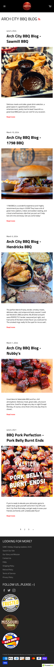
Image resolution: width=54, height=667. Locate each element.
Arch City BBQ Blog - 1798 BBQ (24, 140)
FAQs (5, 562)
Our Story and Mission (11, 554)
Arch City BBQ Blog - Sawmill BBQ (24, 38)
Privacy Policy (8, 577)
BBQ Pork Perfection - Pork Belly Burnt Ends (25, 437)
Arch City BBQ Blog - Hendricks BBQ (24, 244)
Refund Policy (8, 569)
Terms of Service (9, 573)
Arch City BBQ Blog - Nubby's (24, 350)
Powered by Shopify (39, 654)
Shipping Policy (8, 565)
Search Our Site (9, 550)
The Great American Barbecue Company (19, 654)
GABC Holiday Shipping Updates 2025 (17, 546)
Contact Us (7, 558)
